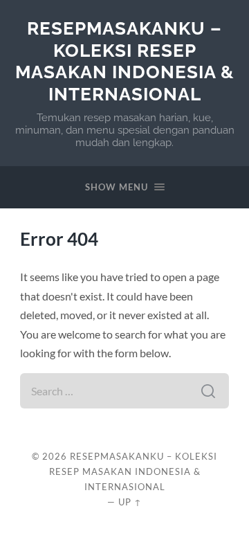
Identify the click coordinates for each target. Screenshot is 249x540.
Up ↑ (130, 501)
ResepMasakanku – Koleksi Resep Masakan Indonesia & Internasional (124, 61)
